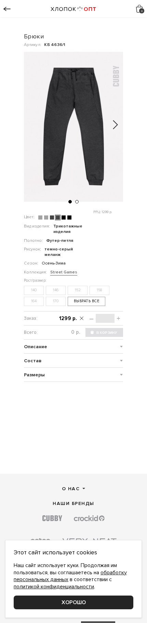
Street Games (63, 272)
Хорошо (74, 602)
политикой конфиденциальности (54, 586)
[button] (70, 201)
